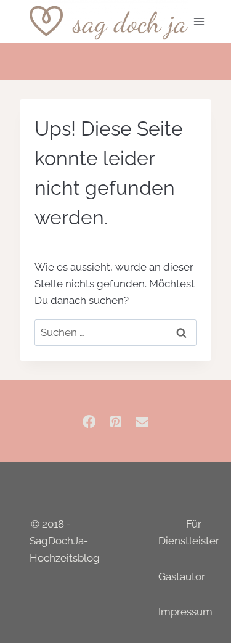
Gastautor (181, 576)
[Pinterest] (115, 421)
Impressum (185, 611)
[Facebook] (89, 421)
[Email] (142, 421)
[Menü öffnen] (199, 21)
